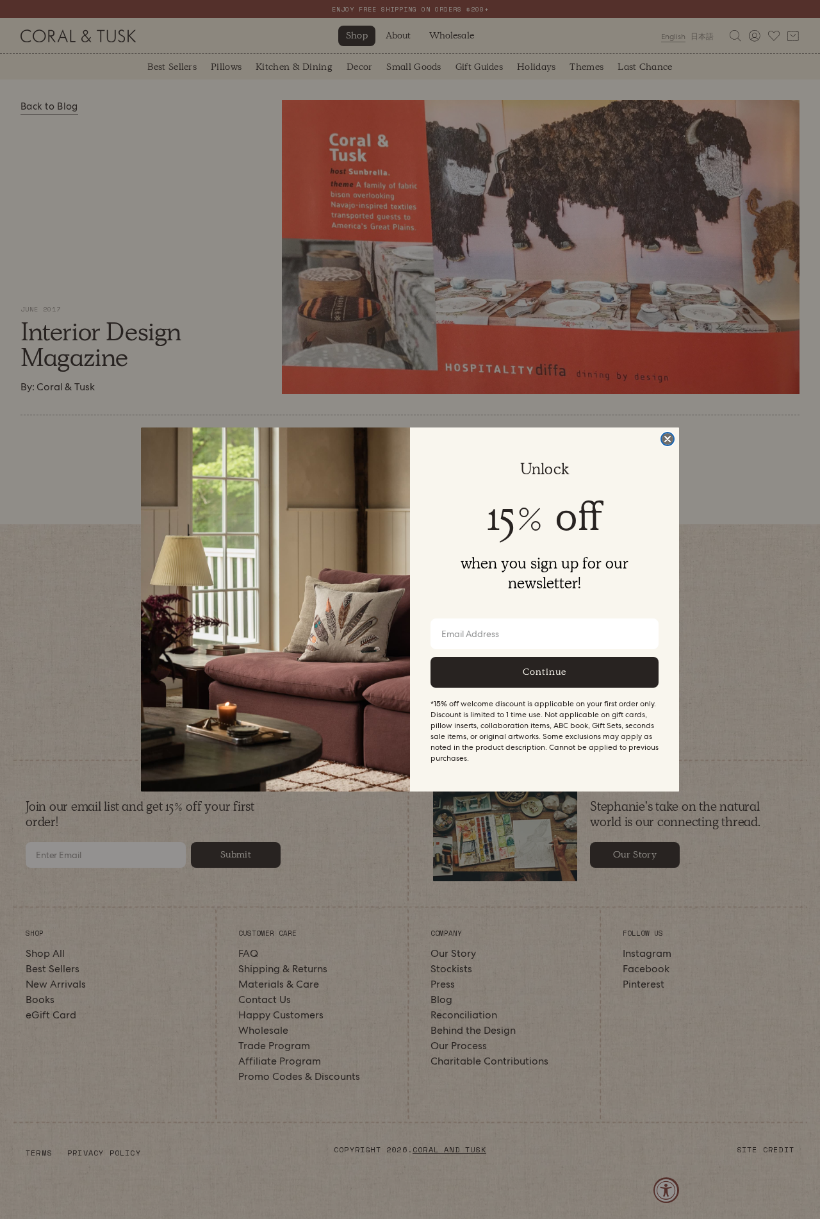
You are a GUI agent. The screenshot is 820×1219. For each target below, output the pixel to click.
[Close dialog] (667, 439)
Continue (544, 671)
